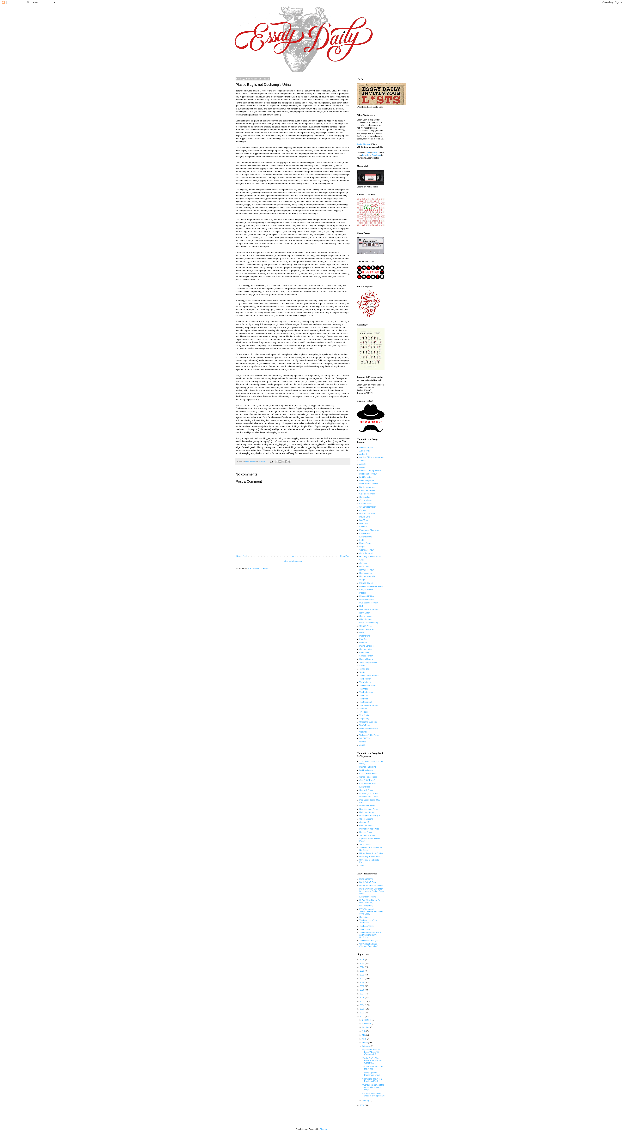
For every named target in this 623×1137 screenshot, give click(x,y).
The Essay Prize (366, 926)
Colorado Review (367, 494)
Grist (361, 560)
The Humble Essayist (368, 940)
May (364, 1035)
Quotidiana (364, 917)
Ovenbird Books (366, 825)
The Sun (363, 709)
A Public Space (366, 447)
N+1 (361, 606)
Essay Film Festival (367, 897)
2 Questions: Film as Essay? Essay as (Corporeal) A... (371, 1052)
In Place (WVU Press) (368, 793)
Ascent (362, 464)
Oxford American (366, 629)
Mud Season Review (368, 603)
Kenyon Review (366, 590)
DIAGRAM (363, 520)
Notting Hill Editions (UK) (370, 815)
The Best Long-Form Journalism (368, 921)
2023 (362, 971)
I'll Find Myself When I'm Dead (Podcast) (369, 901)
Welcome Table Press (369, 735)
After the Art (364, 451)
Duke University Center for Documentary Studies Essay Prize (371, 891)
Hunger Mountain (367, 576)
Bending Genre (366, 879)
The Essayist (365, 929)
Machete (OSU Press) (369, 797)
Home (293, 556)
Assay (362, 467)
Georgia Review (366, 550)
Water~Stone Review (368, 728)
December (367, 1020)
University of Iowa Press (369, 856)
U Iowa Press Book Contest (371, 853)
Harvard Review (366, 570)
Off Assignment (366, 619)
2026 (362, 959)
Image (362, 580)
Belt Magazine (365, 477)
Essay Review (365, 537)
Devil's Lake (364, 517)
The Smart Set (365, 702)
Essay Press (364, 533)
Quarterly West (365, 649)
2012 (362, 1013)
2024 (362, 967)
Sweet (362, 666)
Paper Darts (364, 636)
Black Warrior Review (368, 484)
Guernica (363, 563)
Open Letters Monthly (368, 623)
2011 (362, 1016)
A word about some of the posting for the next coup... (373, 1087)
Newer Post (241, 556)
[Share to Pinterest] (289, 461)
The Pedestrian (366, 692)
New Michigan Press (368, 809)
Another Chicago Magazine (371, 457)
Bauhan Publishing (367, 767)
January (366, 1100)
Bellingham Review (368, 474)
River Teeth (364, 652)
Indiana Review (366, 583)
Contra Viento (365, 500)
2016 (362, 997)
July (364, 1031)
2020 (362, 982)
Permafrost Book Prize (369, 829)
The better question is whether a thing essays (373, 1094)
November (367, 1024)
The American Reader (369, 675)
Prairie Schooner (366, 646)
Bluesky (365, 155)
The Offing (363, 689)
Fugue (362, 547)
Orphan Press (365, 626)
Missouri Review (366, 599)
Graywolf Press (366, 790)
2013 (362, 1009)
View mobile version (293, 561)
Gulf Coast (364, 566)
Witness (362, 742)
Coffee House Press (368, 777)
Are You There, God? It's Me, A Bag (372, 1067)
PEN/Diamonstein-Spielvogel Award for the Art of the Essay (371, 911)
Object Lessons (366, 616)
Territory (362, 672)
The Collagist (365, 682)
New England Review (369, 609)
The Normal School (367, 685)
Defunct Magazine (367, 513)
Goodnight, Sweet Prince (370, 556)
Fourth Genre (365, 543)
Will (368, 152)
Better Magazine (366, 480)
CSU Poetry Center (367, 783)
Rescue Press (365, 832)
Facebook (376, 155)
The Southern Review (369, 705)
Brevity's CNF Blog (367, 882)
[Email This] (277, 461)
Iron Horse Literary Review (371, 586)
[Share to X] (283, 461)
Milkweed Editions (367, 596)
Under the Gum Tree (368, 722)
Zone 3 (362, 745)
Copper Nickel (365, 504)
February (366, 1046)
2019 (362, 986)
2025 (362, 963)
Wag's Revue (365, 725)
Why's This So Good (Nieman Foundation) (368, 945)
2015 (362, 1001)
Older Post (344, 556)
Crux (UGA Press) (367, 780)
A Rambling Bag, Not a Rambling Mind (372, 1080)
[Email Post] (271, 461)
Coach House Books (368, 773)
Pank (361, 633)
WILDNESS (364, 738)
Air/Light (363, 454)
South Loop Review (368, 662)
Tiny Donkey (364, 715)
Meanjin (362, 593)
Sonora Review (366, 659)
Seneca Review (366, 656)
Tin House (363, 712)
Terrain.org (364, 669)
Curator (362, 510)
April (364, 1039)
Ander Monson (363, 144)
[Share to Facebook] (286, 461)
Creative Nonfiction (367, 507)
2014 (362, 1005)
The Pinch (363, 695)
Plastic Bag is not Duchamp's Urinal (371, 1074)
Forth (361, 540)
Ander (375, 152)
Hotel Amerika (365, 573)
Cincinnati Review (367, 490)
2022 (362, 975)
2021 (362, 978)
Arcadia (362, 461)
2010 (362, 1105)
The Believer (365, 679)
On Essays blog (366, 906)
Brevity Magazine (367, 487)
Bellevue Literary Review (370, 470)
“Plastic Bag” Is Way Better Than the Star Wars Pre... (372, 1060)
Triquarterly (364, 718)
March (365, 1042)
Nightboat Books (366, 812)
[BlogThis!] (280, 461)
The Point (363, 699)
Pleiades (363, 642)
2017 (362, 994)
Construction (365, 497)
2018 (362, 990)
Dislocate (363, 523)
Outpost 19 (364, 822)
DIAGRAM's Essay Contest (371, 885)
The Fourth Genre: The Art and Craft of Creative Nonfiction (370, 935)
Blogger (323, 1129)
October (366, 1027)
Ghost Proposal (366, 553)
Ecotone (363, 527)
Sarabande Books (367, 835)
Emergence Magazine (369, 530)
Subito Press (365, 844)
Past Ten (363, 639)
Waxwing (363, 732)
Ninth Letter (364, 613)
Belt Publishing (366, 770)
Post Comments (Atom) (258, 568)
